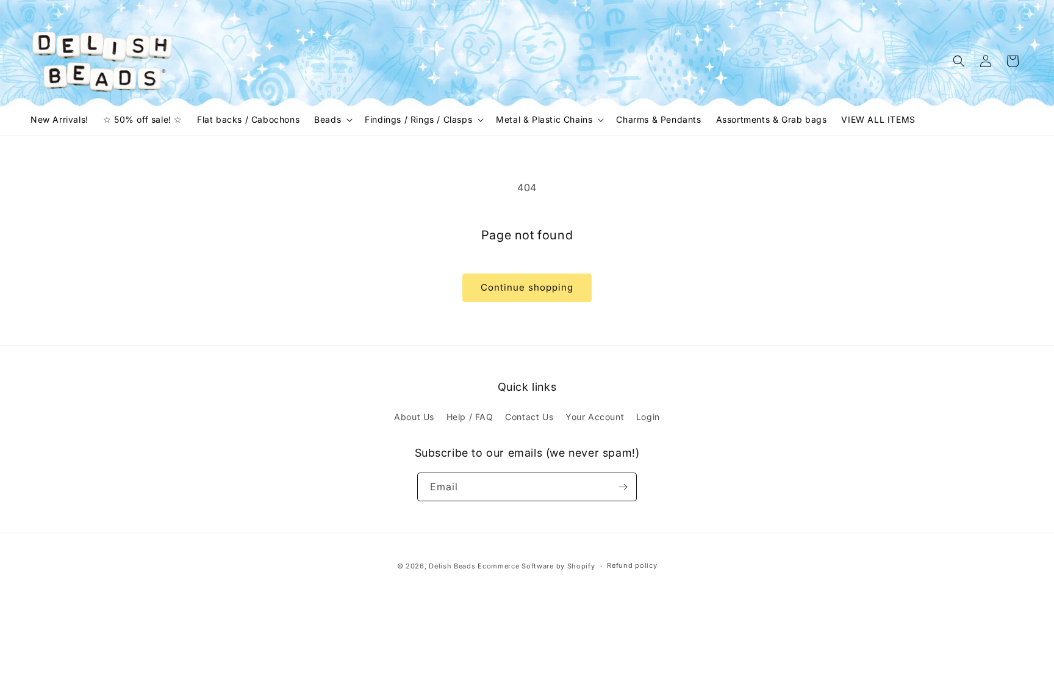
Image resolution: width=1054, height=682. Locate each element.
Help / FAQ (469, 417)
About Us (414, 417)
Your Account (594, 417)
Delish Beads (452, 566)
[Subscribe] (622, 487)
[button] (332, 119)
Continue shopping (527, 287)
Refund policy (632, 565)
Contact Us (529, 417)
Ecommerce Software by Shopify (536, 566)
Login (648, 417)
